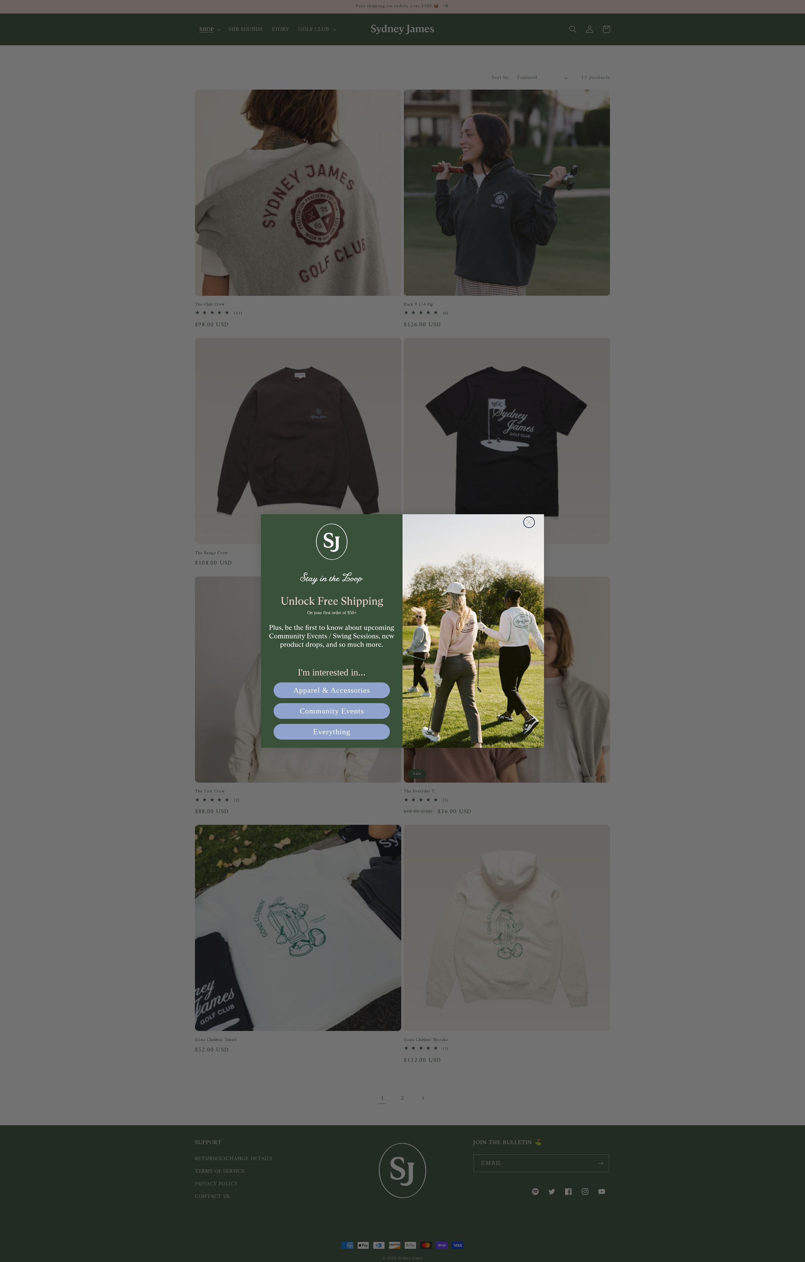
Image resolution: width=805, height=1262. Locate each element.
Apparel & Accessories (331, 690)
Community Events (332, 711)
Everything (331, 732)
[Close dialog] (529, 522)
